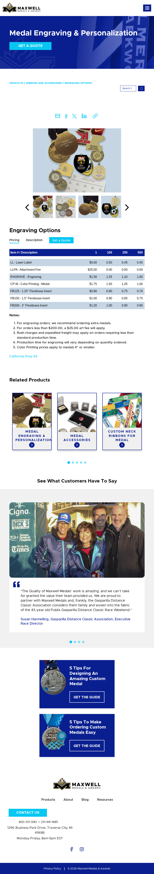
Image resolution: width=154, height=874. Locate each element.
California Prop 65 (23, 356)
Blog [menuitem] (85, 799)
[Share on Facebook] (66, 117)
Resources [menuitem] (105, 799)
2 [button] (73, 462)
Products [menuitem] (16, 83)
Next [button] (127, 207)
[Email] (57, 117)
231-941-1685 (49, 822)
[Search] (141, 88)
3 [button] (77, 462)
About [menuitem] (68, 799)
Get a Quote (30, 46)
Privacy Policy (52, 868)
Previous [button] (27, 207)
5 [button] (85, 462)
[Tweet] (74, 117)
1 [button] (68, 462)
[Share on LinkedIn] (84, 117)
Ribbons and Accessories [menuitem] (44, 83)
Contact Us (27, 812)
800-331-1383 (28, 822)
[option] (77, 160)
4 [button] (81, 462)
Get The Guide (87, 697)
